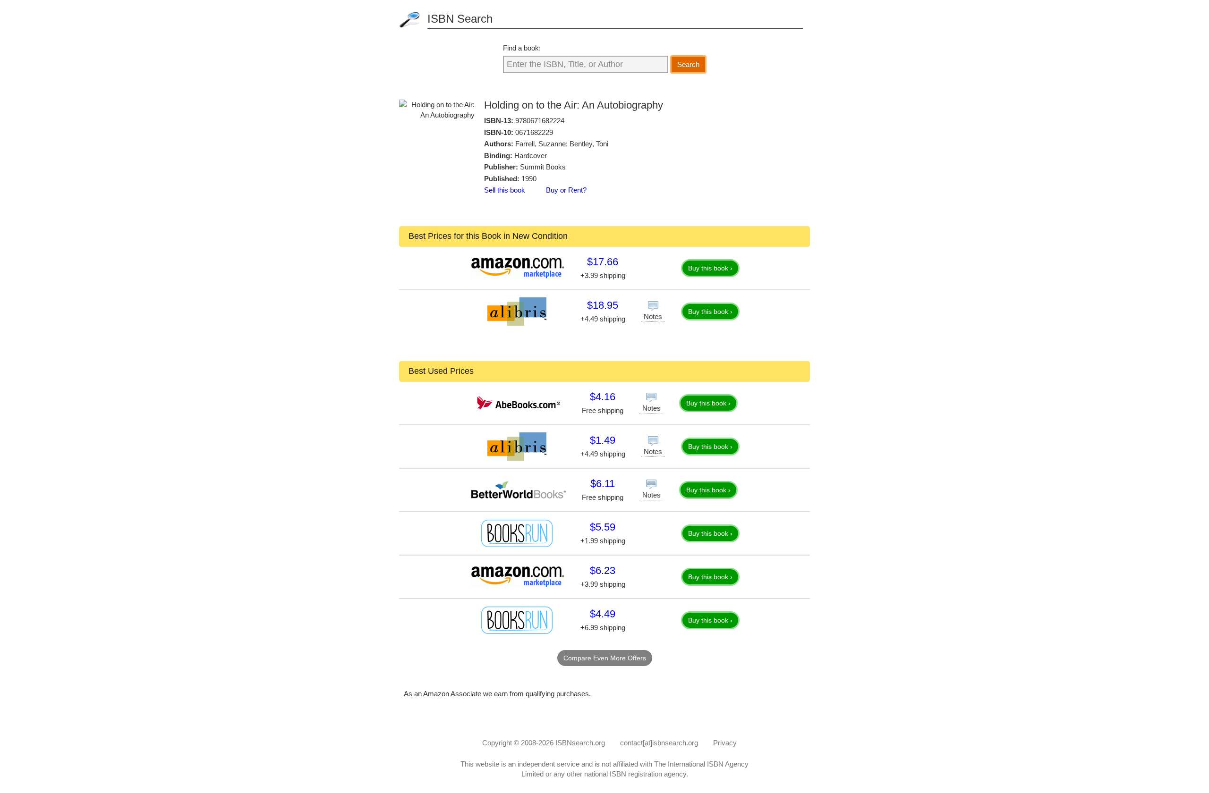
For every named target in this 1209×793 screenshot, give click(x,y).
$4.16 (602, 397)
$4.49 (602, 614)
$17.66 (602, 262)
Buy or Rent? (566, 190)
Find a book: (522, 48)
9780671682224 (539, 121)
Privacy (725, 743)
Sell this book (504, 190)
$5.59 (602, 527)
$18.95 (602, 305)
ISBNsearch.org (580, 743)
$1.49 (602, 440)
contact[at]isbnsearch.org (659, 743)
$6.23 (602, 570)
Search (688, 64)
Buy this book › (710, 268)
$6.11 (602, 483)
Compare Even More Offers (604, 658)
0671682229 (534, 132)
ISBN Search (460, 18)
